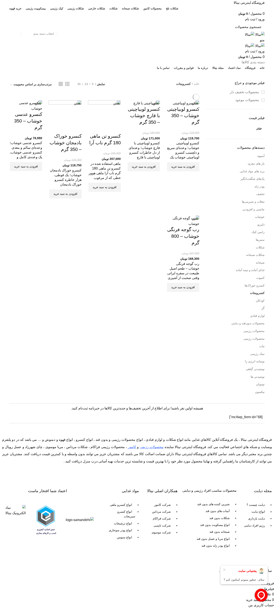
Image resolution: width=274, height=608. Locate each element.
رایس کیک (258, 232)
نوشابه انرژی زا (255, 361)
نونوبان (260, 384)
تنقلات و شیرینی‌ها (253, 201)
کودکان (260, 300)
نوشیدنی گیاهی (255, 369)
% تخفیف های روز (26, 75)
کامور (132, 447)
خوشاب (260, 216)
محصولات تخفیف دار (245, 92)
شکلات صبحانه (255, 255)
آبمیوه (261, 156)
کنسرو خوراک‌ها (255, 285)
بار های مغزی (256, 163)
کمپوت (260, 277)
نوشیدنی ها (258, 376)
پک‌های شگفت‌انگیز (253, 178)
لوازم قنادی (257, 315)
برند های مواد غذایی (252, 171)
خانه (196, 84)
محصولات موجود (247, 100)
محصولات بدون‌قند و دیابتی (248, 323)
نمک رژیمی (257, 354)
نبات (262, 346)
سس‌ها (260, 239)
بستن (38, 103)
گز (263, 308)
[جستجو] (15, 27)
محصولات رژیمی (254, 331)
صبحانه (260, 262)
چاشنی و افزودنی (253, 209)
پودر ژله (260, 186)
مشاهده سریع (194, 176)
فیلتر (259, 128)
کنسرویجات (257, 293)
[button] (183, 166)
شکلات (260, 247)
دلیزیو (261, 224)
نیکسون (260, 392)
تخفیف (260, 194)
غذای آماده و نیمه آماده (250, 270)
